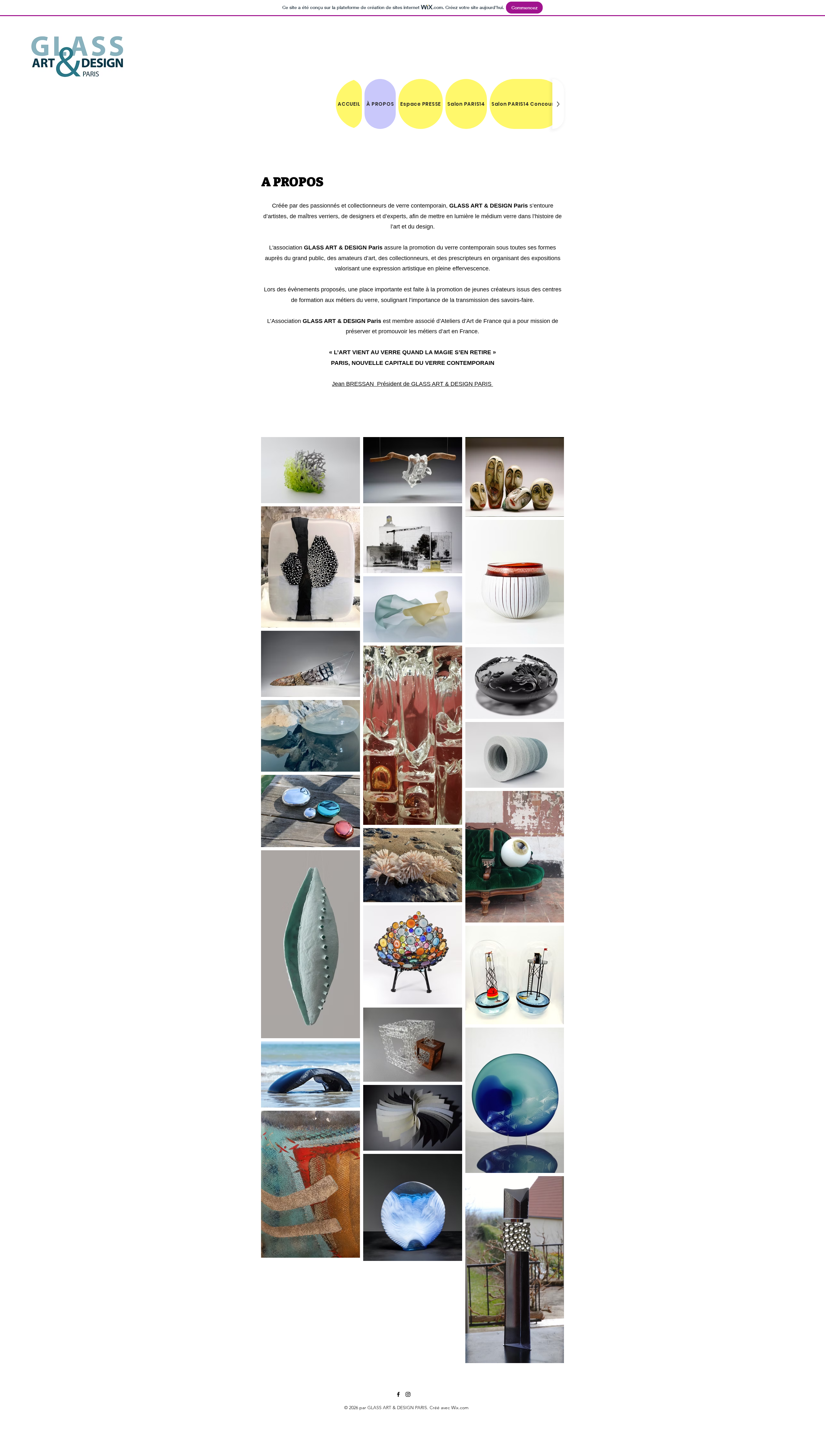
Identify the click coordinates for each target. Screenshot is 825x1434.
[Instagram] (408, 1394)
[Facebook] (398, 1394)
